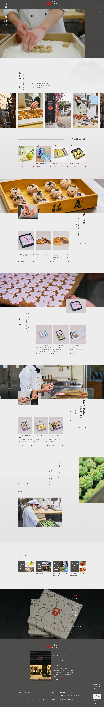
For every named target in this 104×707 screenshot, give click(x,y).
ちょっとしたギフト (101, 227)
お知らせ (39, 692)
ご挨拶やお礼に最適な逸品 (29, 700)
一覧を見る (78, 243)
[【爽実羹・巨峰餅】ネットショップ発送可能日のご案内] (26, 566)
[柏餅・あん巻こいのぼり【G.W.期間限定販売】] (78, 566)
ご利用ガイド (53, 692)
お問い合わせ (53, 699)
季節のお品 (27, 702)
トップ (19, 692)
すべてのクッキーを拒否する (97, 702)
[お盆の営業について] (43, 566)
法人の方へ (101, 437)
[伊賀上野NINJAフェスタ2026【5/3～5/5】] (60, 566)
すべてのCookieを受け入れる (97, 697)
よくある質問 (53, 695)
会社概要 (61, 695)
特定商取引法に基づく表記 (68, 695)
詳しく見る (63, 87)
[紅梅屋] (52, 3)
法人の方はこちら (41, 699)
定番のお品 (27, 697)
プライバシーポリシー (77, 695)
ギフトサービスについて (42, 695)
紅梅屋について (28, 692)
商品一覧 (101, 18)
